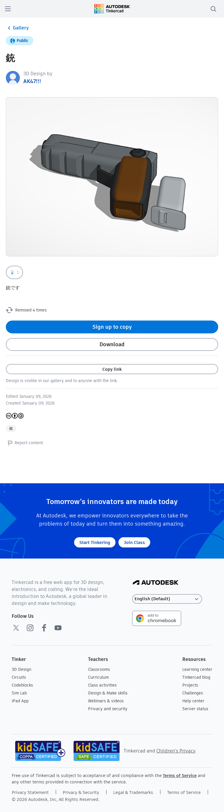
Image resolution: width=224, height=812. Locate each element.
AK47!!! (32, 81)
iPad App (20, 701)
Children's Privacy (176, 751)
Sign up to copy (112, 326)
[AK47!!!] (13, 77)
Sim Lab (19, 693)
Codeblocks (22, 685)
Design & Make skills (107, 693)
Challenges (192, 693)
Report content (29, 443)
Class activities (102, 685)
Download (112, 344)
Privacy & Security (81, 792)
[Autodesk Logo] (155, 583)
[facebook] (44, 627)
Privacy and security (107, 709)
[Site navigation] (8, 8)
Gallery (21, 27)
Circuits (19, 677)
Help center (193, 701)
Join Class (134, 542)
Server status (195, 709)
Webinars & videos (106, 701)
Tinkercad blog (196, 677)
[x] (16, 627)
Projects (190, 685)
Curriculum (98, 677)
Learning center (197, 669)
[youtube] (58, 627)
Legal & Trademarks (133, 792)
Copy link (112, 369)
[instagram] (30, 627)
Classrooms (99, 669)
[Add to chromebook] (156, 618)
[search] (213, 8)
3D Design (21, 669)
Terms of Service (180, 775)
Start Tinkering (94, 542)
